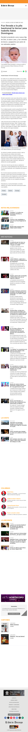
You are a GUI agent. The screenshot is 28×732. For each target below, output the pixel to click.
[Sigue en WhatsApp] (24, 71)
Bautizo (10, 190)
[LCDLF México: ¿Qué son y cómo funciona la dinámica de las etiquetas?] (5, 264)
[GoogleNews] (17, 718)
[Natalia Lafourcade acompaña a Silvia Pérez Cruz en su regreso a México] (5, 280)
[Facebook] (5, 718)
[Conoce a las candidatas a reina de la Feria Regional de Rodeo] (5, 220)
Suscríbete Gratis (14, 613)
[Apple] (20, 718)
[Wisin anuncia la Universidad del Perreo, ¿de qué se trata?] (5, 533)
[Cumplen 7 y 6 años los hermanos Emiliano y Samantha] (5, 213)
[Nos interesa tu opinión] (14, 693)
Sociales (4, 194)
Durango (17, 190)
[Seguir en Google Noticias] (26, 71)
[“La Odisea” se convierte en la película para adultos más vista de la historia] (5, 354)
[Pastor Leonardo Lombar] (3, 513)
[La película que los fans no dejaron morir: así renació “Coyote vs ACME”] (5, 247)
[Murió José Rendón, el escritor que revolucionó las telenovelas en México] (5, 406)
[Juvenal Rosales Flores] (3, 506)
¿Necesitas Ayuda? (14, 714)
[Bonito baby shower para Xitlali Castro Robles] (5, 226)
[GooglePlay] (23, 718)
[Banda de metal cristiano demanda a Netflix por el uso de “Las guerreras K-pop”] (5, 389)
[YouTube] (11, 718)
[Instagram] (14, 718)
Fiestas (3, 190)
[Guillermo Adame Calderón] (3, 500)
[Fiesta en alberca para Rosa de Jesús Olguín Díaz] (5, 548)
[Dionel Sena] (3, 493)
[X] (8, 718)
